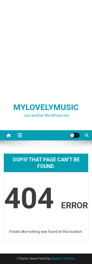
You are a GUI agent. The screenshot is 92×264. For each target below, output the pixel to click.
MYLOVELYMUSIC (46, 107)
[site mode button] (75, 135)
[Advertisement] (46, 48)
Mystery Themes (63, 258)
